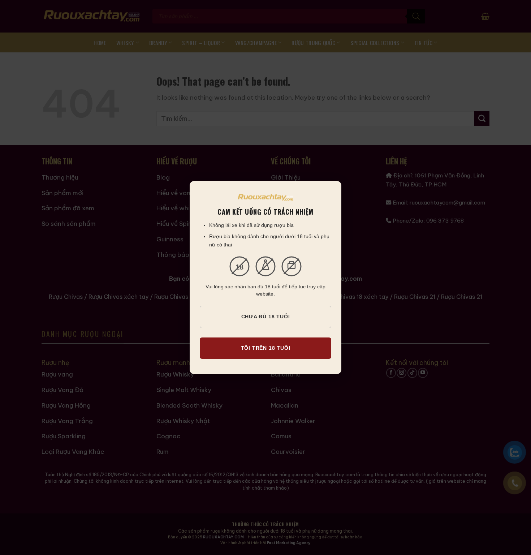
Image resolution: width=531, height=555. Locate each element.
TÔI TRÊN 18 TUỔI (265, 348)
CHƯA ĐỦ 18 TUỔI (265, 316)
